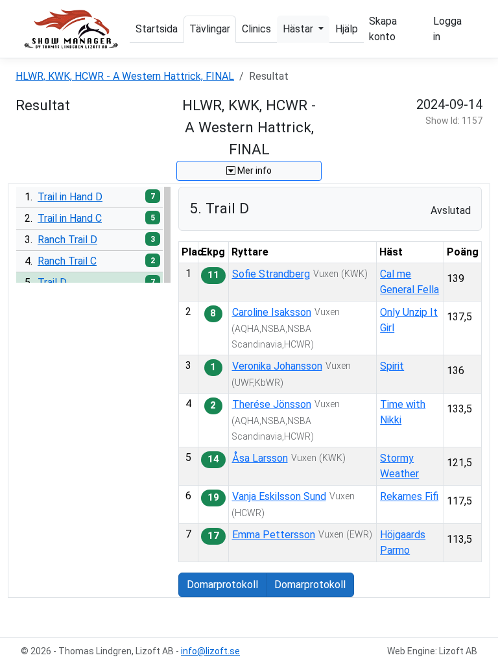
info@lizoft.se (210, 651)
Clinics (256, 29)
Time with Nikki (402, 412)
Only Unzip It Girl (409, 320)
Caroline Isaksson (271, 312)
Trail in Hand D (70, 197)
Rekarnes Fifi (409, 496)
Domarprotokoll (222, 584)
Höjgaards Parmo (402, 542)
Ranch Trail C (67, 261)
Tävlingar (209, 29)
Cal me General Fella (409, 282)
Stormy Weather (399, 466)
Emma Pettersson (273, 534)
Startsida (157, 29)
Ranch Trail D (67, 239)
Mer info (253, 170)
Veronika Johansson (277, 366)
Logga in (447, 29)
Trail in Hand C (70, 218)
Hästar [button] (299, 29)
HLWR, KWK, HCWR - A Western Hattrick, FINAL (125, 76)
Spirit (392, 366)
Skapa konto (383, 29)
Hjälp (346, 29)
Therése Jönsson (271, 404)
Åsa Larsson (260, 458)
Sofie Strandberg (271, 274)
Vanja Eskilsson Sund (279, 496)
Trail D (52, 282)
